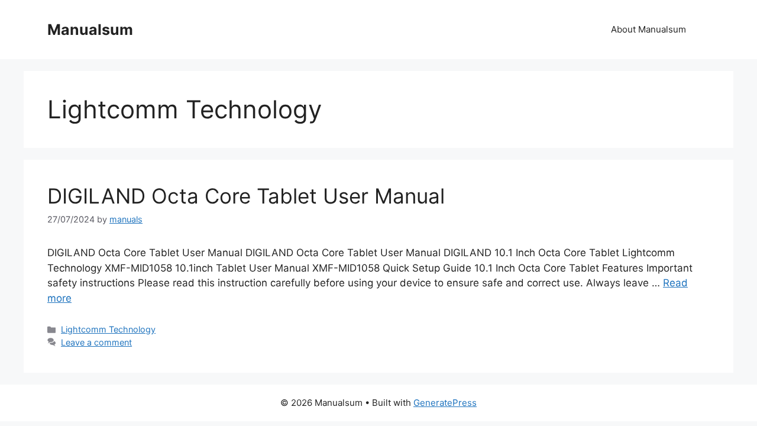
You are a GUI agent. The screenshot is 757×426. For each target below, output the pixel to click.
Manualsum (90, 29)
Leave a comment (96, 342)
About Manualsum (648, 29)
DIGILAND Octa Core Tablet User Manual (246, 195)
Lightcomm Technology (108, 329)
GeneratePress (445, 402)
